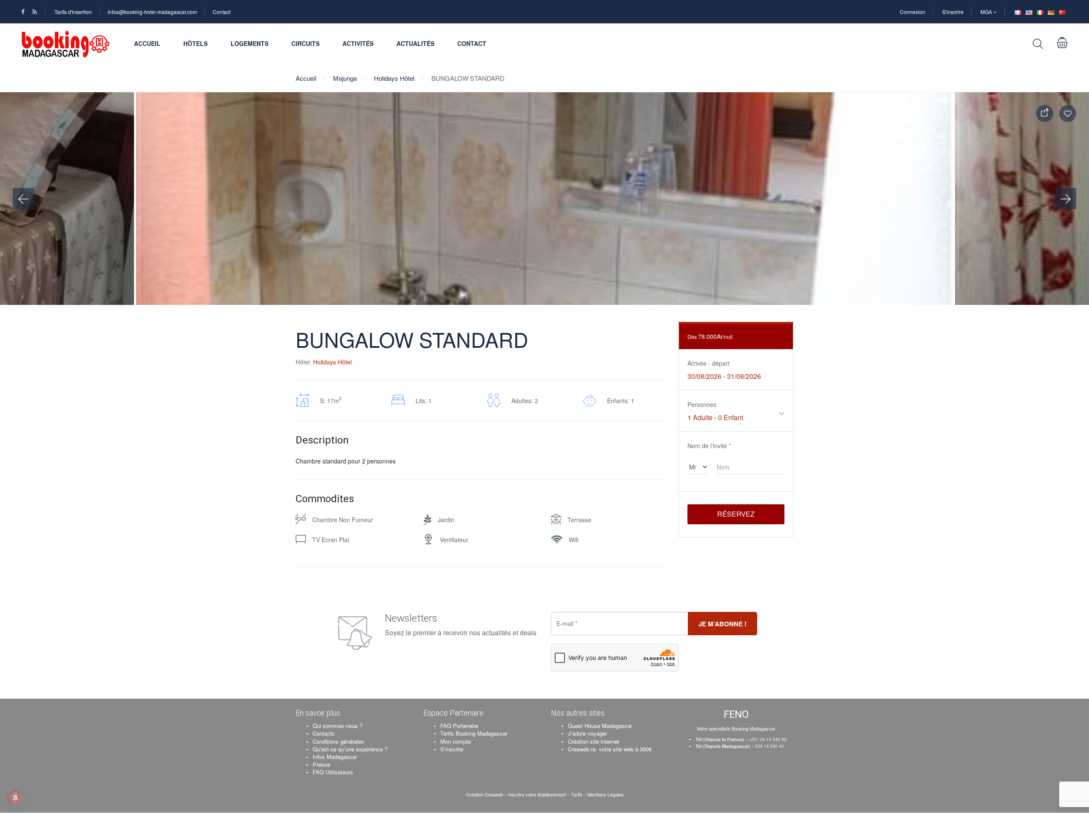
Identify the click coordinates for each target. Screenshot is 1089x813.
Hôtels (195, 43)
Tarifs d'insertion (73, 11)
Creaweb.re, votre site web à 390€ (610, 749)
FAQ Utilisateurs (333, 772)
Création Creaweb (485, 794)
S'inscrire (953, 11)
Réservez (736, 514)
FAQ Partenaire (459, 726)
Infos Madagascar (335, 757)
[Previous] (23, 198)
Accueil (147, 43)
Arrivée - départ (708, 363)
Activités (357, 43)
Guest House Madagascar (600, 726)
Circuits (305, 43)
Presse (321, 764)
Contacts (324, 733)
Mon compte (455, 741)
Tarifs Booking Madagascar (473, 733)
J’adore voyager (587, 733)
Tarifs (576, 794)
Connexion (912, 11)
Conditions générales (338, 741)
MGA (987, 11)
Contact (222, 11)
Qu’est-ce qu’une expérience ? (350, 749)
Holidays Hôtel (394, 78)
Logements (249, 43)
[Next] (1065, 198)
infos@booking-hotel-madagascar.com (152, 11)
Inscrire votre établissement (537, 794)
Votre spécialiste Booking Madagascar (736, 728)
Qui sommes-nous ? (337, 726)
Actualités (415, 43)
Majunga (345, 78)
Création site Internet (593, 741)
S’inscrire (451, 749)
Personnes (701, 404)
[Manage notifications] (15, 797)
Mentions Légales (605, 794)
